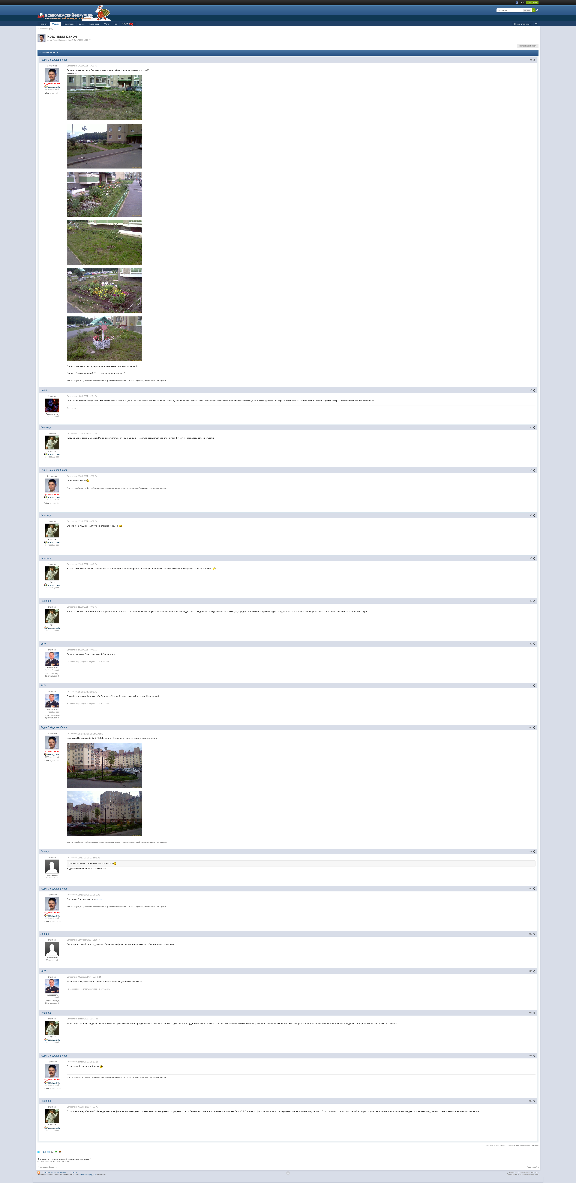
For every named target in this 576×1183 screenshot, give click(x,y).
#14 (530, 971)
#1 (531, 60)
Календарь (94, 24)
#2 (531, 390)
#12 (530, 889)
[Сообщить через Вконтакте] (44, 1152)
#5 (531, 515)
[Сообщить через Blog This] (60, 1152)
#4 (531, 470)
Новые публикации (522, 24)
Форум (55, 24)
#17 (530, 1101)
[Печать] (52, 1152)
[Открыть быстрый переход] (536, 24)
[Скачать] (56, 1152)
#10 (530, 727)
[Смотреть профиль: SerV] (52, 659)
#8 (531, 644)
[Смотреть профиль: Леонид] (52, 866)
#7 (531, 601)
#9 (531, 686)
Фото (106, 24)
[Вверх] (288, 1173)
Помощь (74, 1172)
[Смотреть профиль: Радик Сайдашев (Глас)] (52, 75)
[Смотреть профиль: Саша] (52, 405)
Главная (43, 24)
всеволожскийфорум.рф (87, 1174)
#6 (531, 558)
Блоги (81, 24)
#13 (530, 934)
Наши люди (69, 24)
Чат (115, 24)
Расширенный (537, 10)
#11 (530, 851)
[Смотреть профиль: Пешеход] (52, 442)
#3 (531, 427)
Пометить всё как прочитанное (54, 1172)
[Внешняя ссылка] (104, 97)
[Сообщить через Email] (48, 1152)
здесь (99, 899)
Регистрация (532, 2)
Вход (522, 2)
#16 (530, 1056)
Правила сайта (532, 1167)
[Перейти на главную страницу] (74, 13)
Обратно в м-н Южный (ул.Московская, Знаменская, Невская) (512, 1145)
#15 (530, 1013)
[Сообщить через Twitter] (39, 1152)
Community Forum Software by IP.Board (523, 1172)
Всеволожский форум (46, 1167)
